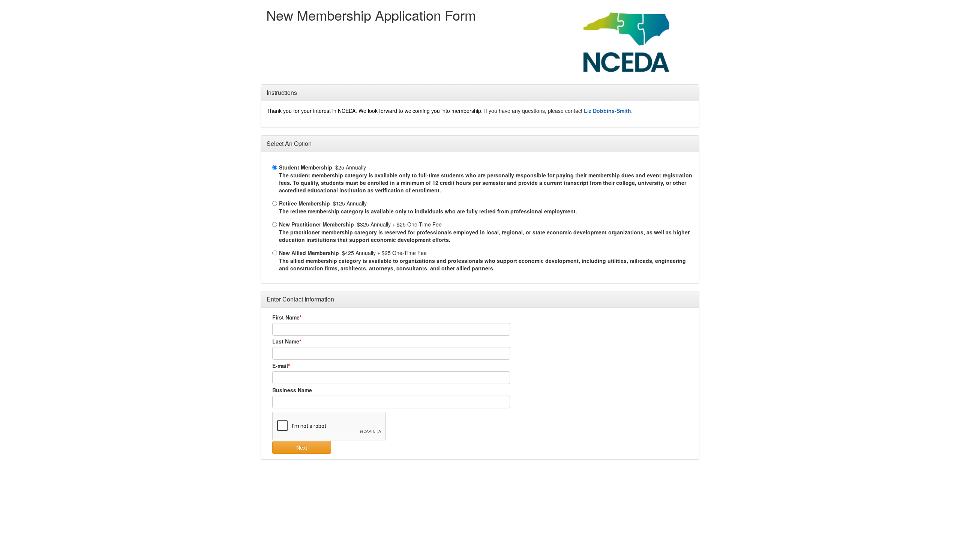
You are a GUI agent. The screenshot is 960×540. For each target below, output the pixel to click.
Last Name (285, 341)
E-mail (280, 365)
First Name (286, 317)
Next (301, 447)
